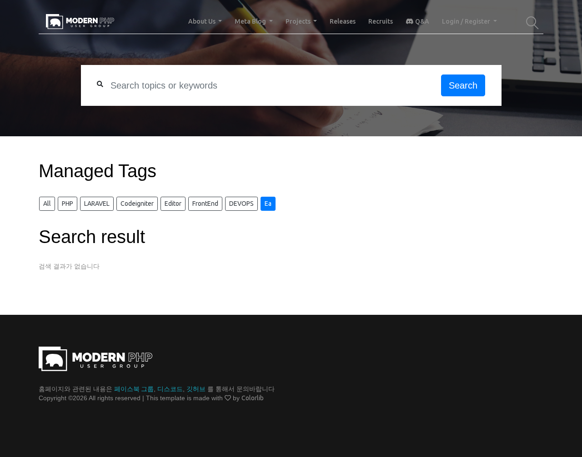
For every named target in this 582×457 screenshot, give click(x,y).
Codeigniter (137, 203)
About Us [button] (202, 21)
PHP (67, 203)
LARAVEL (97, 203)
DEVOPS (241, 203)
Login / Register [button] (467, 21)
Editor (173, 203)
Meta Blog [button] (251, 21)
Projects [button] (299, 21)
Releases (343, 21)
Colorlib (252, 398)
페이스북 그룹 (134, 388)
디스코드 (170, 388)
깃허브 (196, 388)
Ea (268, 203)
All (47, 203)
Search (463, 85)
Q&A (421, 21)
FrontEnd (205, 203)
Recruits (380, 21)
